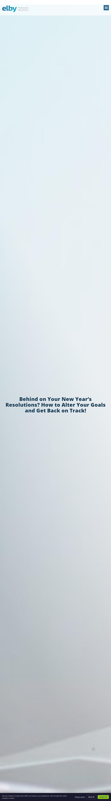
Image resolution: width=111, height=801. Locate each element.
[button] (106, 7)
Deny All (91, 797)
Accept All (103, 797)
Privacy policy (80, 797)
